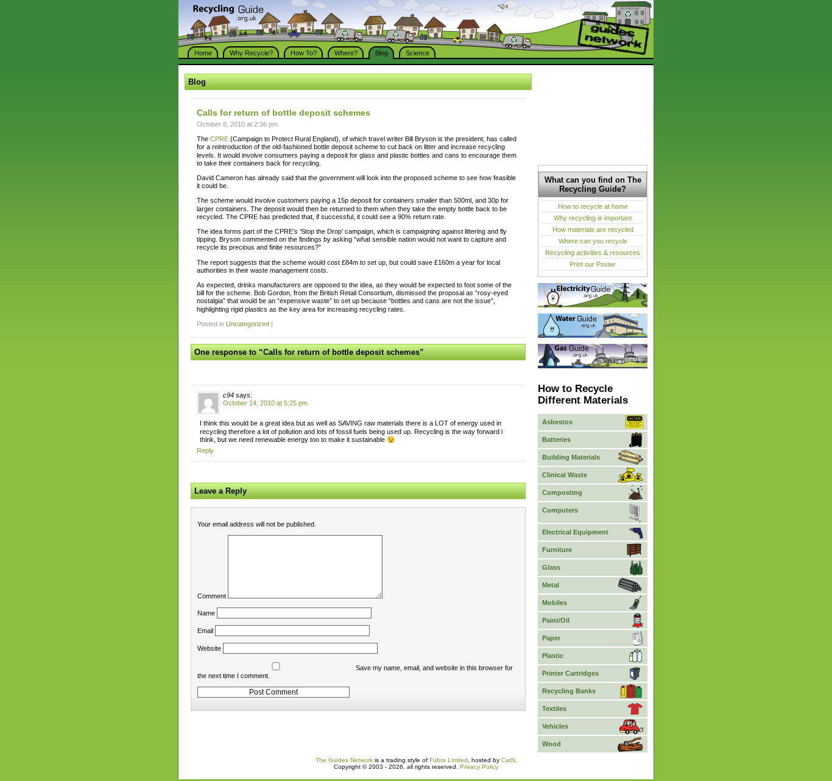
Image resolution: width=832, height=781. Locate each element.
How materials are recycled (592, 229)
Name (206, 613)
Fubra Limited (448, 760)
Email (205, 630)
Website (209, 648)
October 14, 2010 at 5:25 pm (265, 403)
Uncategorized (247, 323)
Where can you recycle (593, 241)
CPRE (219, 138)
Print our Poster (592, 264)
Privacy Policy (479, 766)
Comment (211, 596)
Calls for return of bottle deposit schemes (283, 112)
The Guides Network (344, 760)
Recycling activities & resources (592, 252)
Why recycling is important (593, 218)
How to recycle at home (593, 206)
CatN (508, 760)
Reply (205, 450)
